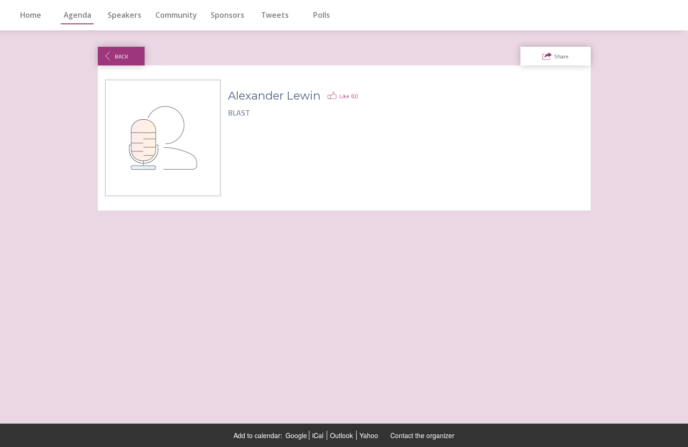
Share (561, 56)
